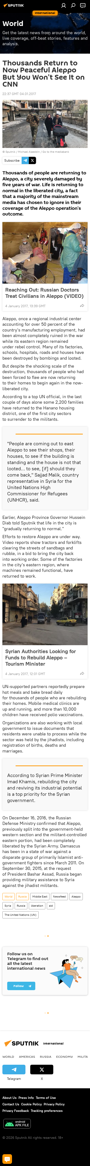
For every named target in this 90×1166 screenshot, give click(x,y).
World (8, 896)
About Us (9, 1098)
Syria (8, 905)
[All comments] (7, 1159)
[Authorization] (63, 5)
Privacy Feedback (15, 1111)
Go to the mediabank (55, 151)
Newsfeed (59, 896)
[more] (82, 305)
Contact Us (10, 1104)
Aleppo (76, 896)
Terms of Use (46, 1098)
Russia (22, 896)
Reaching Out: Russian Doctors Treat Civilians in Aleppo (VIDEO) (44, 293)
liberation (37, 905)
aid (51, 905)
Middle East (39, 896)
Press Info (26, 1098)
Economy (64, 1056)
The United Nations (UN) (20, 915)
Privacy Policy (54, 1104)
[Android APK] (17, 1124)
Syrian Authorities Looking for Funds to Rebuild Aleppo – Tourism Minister (40, 657)
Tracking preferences (47, 1111)
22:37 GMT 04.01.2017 (19, 94)
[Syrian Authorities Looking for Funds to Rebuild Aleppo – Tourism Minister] (45, 614)
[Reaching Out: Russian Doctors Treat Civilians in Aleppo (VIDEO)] (45, 253)
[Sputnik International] (14, 7)
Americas (27, 1056)
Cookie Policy (31, 1104)
